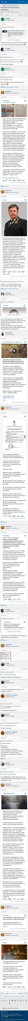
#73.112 (25, 669)
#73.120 (25, 939)
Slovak (7, 663)
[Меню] (2, 2)
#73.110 (25, 615)
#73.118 (25, 789)
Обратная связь (5, 1014)
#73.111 (25, 650)
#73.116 (25, 737)
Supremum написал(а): (7, 27)
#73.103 (25, 74)
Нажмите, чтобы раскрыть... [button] (14, 40)
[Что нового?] (23, 1)
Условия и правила (14, 1014)
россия (17, 12)
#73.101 (25, 24)
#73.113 (25, 687)
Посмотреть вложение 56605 (9, 674)
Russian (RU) (5, 1011)
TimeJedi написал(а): (6, 77)
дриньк (7, 763)
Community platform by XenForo (13, 1019)
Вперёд (20, 15)
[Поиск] (26, 1)
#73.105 (25, 196)
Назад (7, 15)
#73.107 (25, 338)
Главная (3, 1016)
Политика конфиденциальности (9, 1015)
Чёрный (7, 18)
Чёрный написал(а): (6, 57)
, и (11, 87)
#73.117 (25, 768)
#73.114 (25, 700)
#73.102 (25, 54)
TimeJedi (7, 48)
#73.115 (25, 720)
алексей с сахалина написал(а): (9, 723)
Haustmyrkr (8, 332)
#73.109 (25, 532)
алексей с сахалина (11, 695)
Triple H (3, 12)
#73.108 (25, 413)
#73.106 (25, 298)
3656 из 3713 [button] (14, 15)
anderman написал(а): (7, 302)
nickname (8, 293)
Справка (20, 1015)
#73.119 (25, 912)
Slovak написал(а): (6, 704)
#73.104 (25, 97)
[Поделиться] (22, 24)
